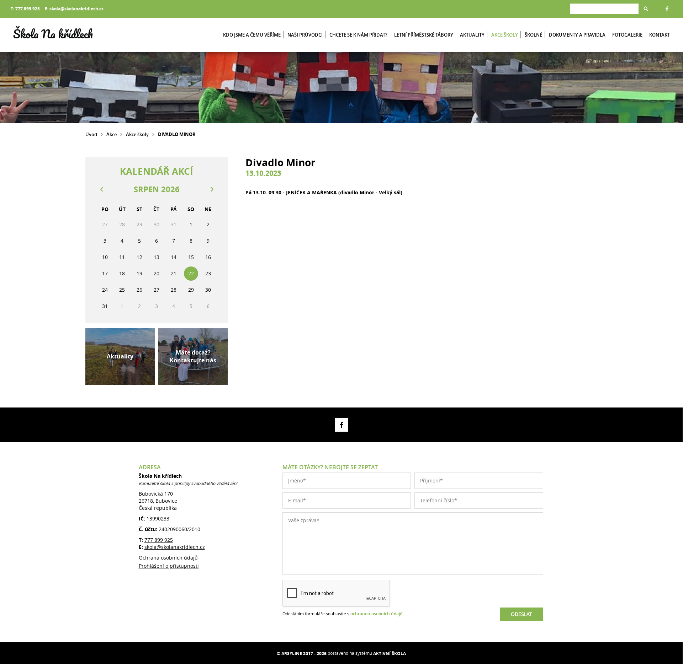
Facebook (667, 9)
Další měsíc (211, 189)
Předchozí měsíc (101, 189)
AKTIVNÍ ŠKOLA (389, 653)
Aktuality (472, 35)
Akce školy (504, 35)
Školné (533, 35)
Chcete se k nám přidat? (358, 35)
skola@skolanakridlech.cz (76, 9)
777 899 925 (27, 9)
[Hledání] (604, 8)
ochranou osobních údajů (376, 614)
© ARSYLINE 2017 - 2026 (302, 653)
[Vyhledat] (646, 9)
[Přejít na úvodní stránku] (53, 34)
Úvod (91, 134)
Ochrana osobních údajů (168, 557)
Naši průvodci (305, 35)
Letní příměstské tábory (423, 35)
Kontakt (659, 35)
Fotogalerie (627, 35)
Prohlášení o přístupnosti (169, 565)
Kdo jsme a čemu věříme (252, 35)
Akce (111, 134)
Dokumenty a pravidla (577, 35)
